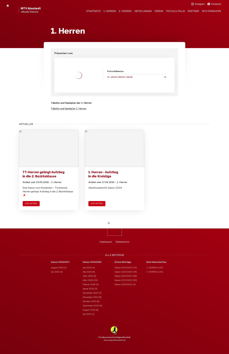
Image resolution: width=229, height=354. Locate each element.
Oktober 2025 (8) (91, 301)
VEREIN (158, 11)
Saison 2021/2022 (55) (125, 280)
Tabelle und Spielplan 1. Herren (68, 108)
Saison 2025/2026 (92, 262)
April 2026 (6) (89, 276)
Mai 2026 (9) (89, 271)
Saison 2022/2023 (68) (125, 276)
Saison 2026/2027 (60, 262)
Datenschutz (122, 241)
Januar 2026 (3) (90, 288)
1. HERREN (110, 11)
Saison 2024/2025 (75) (125, 267)
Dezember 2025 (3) (92, 292)
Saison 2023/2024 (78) (125, 271)
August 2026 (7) (59, 267)
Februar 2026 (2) (91, 284)
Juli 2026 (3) (57, 271)
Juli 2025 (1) (88, 314)
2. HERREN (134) (154, 271)
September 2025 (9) (92, 305)
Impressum (106, 241)
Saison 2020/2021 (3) (125, 284)
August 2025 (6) (91, 309)
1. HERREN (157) (154, 267)
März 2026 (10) (90, 280)
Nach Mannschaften (156, 262)
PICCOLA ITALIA (175, 11)
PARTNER (193, 11)
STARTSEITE (93, 11)
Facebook (216, 4)
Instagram (200, 4)
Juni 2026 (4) (89, 267)
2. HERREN (125, 11)
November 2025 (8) (92, 297)
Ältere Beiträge (122, 262)
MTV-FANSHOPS (211, 11)
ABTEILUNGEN (143, 11)
